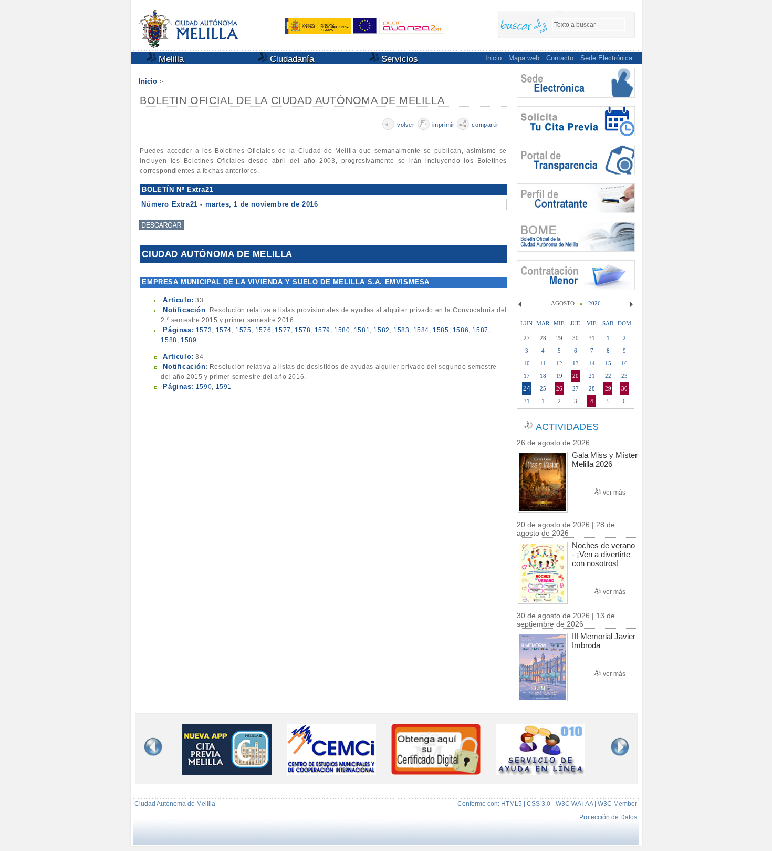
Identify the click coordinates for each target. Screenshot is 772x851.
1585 (440, 330)
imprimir (443, 124)
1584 (421, 330)
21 (592, 376)
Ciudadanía (290, 59)
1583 (401, 330)
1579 (322, 330)
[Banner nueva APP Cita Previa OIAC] (227, 772)
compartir (485, 124)
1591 (224, 387)
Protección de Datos (608, 817)
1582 (381, 330)
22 (608, 376)
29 (608, 388)
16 (624, 363)
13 (575, 363)
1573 (204, 330)
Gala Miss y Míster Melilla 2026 (605, 459)
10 (527, 363)
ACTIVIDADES (567, 427)
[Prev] (521, 304)
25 (543, 388)
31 (527, 401)
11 (543, 363)
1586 (460, 330)
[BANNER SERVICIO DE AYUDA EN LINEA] (540, 772)
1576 (263, 330)
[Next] (630, 304)
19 (559, 376)
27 (575, 388)
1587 (480, 330)
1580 (342, 330)
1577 (282, 330)
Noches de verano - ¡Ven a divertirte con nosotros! (603, 554)
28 (592, 388)
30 (624, 388)
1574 (224, 330)
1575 (243, 330)
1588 (168, 340)
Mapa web (523, 58)
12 (559, 363)
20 (575, 376)
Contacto (559, 58)
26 (559, 388)
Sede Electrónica (606, 58)
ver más (614, 492)
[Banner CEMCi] (331, 772)
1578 (302, 330)
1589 (188, 340)
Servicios (398, 59)
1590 (204, 387)
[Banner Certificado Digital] (436, 771)
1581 (362, 330)
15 (608, 363)
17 (527, 376)
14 (592, 363)
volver (406, 124)
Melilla (170, 59)
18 (543, 376)
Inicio (493, 58)
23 (624, 376)
